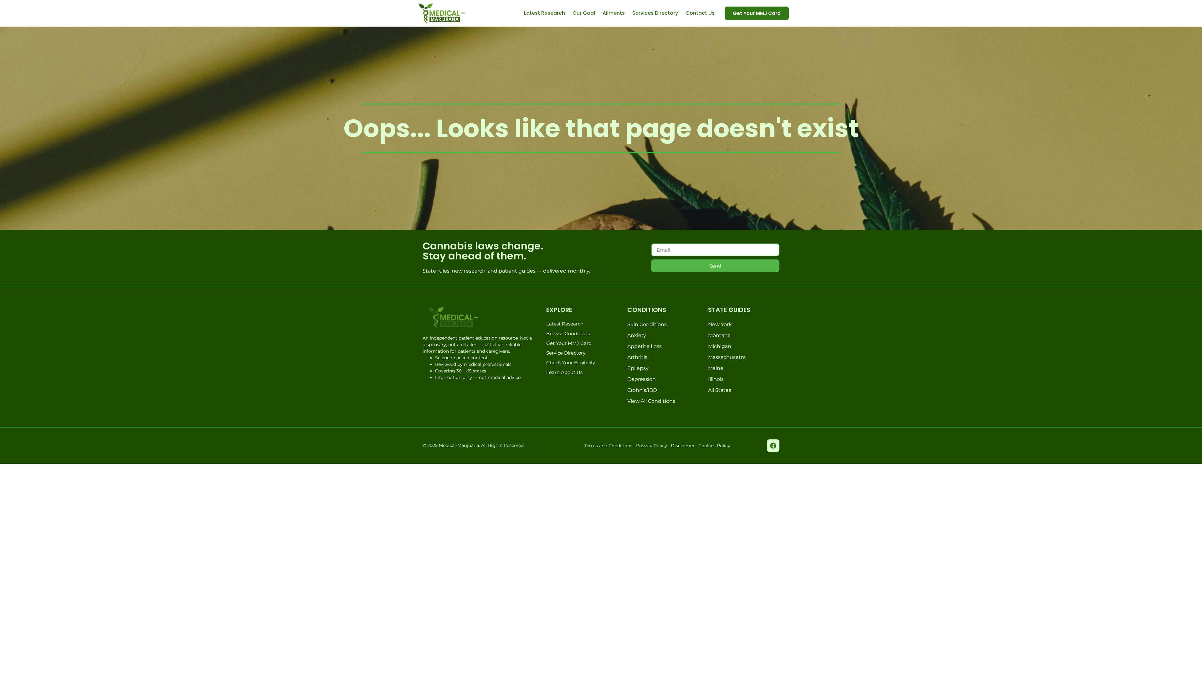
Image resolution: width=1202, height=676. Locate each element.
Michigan (719, 346)
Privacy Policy (651, 445)
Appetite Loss (644, 346)
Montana (719, 335)
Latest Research (544, 13)
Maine (715, 368)
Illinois (716, 379)
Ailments (614, 13)
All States (719, 390)
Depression (641, 379)
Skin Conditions (647, 324)
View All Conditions (651, 401)
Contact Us (700, 13)
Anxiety (636, 335)
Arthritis (637, 357)
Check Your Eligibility (570, 363)
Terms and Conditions (608, 445)
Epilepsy (638, 368)
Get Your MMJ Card (569, 343)
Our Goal (584, 13)
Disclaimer (683, 445)
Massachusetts (727, 357)
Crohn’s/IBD (642, 390)
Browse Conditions (568, 333)
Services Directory (655, 13)
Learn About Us (564, 372)
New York (720, 324)
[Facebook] (773, 445)
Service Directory (565, 353)
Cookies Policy (714, 445)
